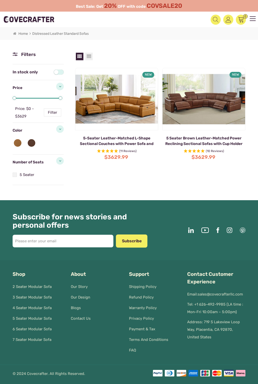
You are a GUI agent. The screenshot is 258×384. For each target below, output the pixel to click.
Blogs (76, 308)
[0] (14, 98)
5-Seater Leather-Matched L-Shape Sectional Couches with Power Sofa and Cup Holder (116, 141)
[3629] (60, 98)
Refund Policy (141, 297)
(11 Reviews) (128, 151)
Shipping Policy (142, 286)
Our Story (79, 286)
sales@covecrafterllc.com (220, 294)
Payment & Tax (142, 329)
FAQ (132, 350)
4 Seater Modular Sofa (32, 308)
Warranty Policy (143, 308)
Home (23, 34)
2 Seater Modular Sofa (32, 286)
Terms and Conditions (148, 339)
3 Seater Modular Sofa (32, 297)
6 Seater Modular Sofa (32, 329)
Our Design (80, 297)
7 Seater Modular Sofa (32, 339)
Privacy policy (141, 318)
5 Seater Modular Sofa (32, 318)
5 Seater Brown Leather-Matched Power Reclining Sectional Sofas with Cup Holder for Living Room (204, 141)
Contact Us (81, 318)
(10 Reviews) (215, 151)
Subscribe (132, 241)
